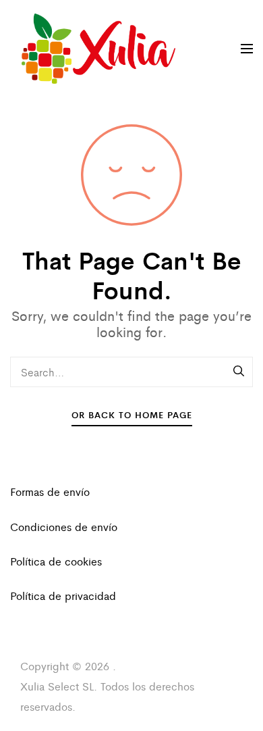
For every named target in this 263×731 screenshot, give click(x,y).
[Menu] (247, 48)
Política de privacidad (63, 595)
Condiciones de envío (63, 526)
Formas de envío (50, 491)
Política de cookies (56, 561)
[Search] (239, 371)
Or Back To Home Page (131, 414)
